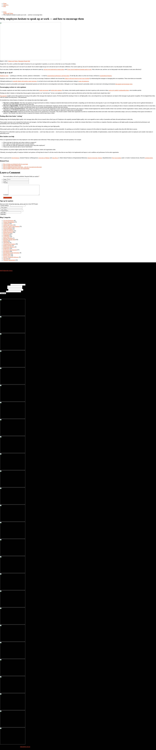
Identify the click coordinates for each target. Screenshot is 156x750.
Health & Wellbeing (8, 231)
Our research (3, 96)
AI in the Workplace (8, 220)
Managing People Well (24, 61)
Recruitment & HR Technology (11, 252)
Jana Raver (55, 158)
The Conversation (116, 158)
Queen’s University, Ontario (95, 158)
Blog (4, 6)
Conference (6, 223)
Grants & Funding (8, 229)
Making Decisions (8, 238)
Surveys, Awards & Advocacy (11, 257)
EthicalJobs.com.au (25, 746)
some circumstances (84, 81)
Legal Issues (6, 236)
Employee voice (4, 75)
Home (4, 3)
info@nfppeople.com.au (6, 270)
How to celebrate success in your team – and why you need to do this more (22, 167)
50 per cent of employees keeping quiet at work (79, 69)
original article (149, 158)
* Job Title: (3, 212)
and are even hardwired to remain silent (54, 69)
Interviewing (6, 233)
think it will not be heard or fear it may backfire (77, 78)
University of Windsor (44, 158)
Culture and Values (8, 13)
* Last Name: (3, 209)
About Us (5, 5)
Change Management (8, 222)
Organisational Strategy (9, 244)
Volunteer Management (9, 260)
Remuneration (6, 255)
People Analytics (7, 245)
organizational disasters (106, 75)
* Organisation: (4, 210)
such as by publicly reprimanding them (119, 90)
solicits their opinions (56, 90)
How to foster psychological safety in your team (15, 164)
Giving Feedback (7, 228)
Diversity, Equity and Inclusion (11, 226)
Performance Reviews (9, 247)
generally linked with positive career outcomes (25, 81)
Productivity (6, 248)
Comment (5, 194)
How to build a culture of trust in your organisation (16, 168)
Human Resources (8, 232)
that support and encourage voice (123, 84)
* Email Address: (5, 205)
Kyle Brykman (15, 158)
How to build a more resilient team (12, 165)
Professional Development (10, 250)
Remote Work (6, 254)
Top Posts (5, 258)
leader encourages (43, 90)
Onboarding (6, 242)
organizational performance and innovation (58, 75)
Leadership (6, 235)
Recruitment (6, 251)
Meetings (5, 241)
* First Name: (3, 207)
